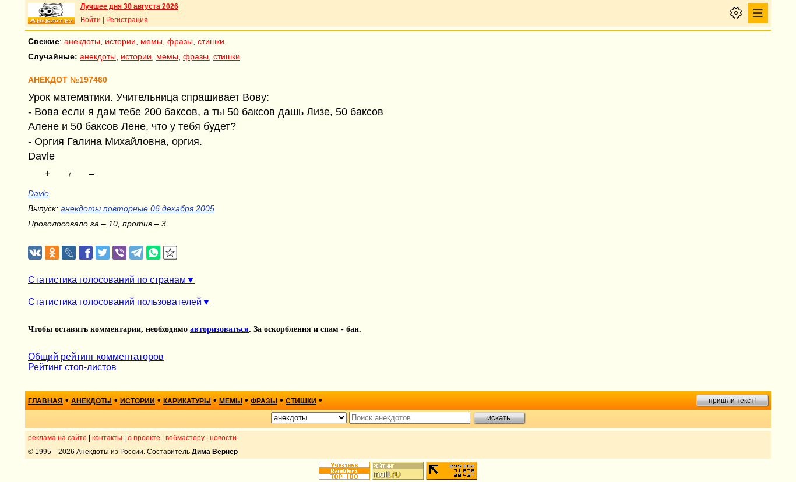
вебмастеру (185, 438)
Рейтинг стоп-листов (72, 367)
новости (223, 438)
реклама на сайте (57, 438)
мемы (151, 41)
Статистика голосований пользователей (115, 302)
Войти (90, 20)
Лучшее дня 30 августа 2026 (129, 6)
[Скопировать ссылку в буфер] (170, 253)
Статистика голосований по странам (107, 280)
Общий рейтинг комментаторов (96, 357)
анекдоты (82, 41)
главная (45, 401)
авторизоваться (219, 329)
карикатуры (187, 401)
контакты (107, 438)
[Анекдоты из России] (51, 13)
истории (120, 41)
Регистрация (127, 20)
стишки (211, 41)
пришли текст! (732, 400)
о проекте (144, 438)
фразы (180, 41)
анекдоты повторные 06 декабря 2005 (137, 208)
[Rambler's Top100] (344, 471)
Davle (38, 193)
